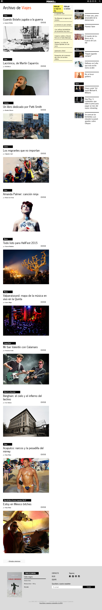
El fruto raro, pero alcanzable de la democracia (91, 17)
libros (5, 16)
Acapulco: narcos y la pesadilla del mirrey (23, 450)
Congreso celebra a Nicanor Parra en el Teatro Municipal (62, 37)
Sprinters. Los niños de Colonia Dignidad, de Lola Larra (61, 44)
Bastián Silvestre (9, 110)
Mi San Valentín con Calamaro (20, 347)
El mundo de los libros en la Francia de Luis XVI (91, 39)
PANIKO (51, 1)
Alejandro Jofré (9, 154)
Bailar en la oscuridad (9, 392)
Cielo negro (28, 577)
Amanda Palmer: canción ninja (20, 194)
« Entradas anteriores (14, 561)
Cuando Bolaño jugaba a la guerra (23, 19)
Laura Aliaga (8, 302)
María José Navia (9, 197)
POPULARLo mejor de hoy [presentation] (57, 9)
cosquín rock (7, 343)
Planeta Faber (90, 26)
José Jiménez (8, 402)
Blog (53, 576)
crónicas (6, 103)
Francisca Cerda (9, 350)
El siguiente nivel (59, 14)
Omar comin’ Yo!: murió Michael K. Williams (91, 90)
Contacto (55, 573)
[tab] (58, 9)
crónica (6, 147)
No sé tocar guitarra (89, 75)
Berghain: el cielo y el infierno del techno (22, 397)
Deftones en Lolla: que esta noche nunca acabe (91, 65)
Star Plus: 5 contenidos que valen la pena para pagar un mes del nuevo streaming (92, 103)
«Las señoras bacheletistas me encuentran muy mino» (62, 30)
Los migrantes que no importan (21, 150)
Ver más (26, 587)
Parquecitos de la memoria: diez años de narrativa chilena (62, 57)
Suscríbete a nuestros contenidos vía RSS (51, 603)
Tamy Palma (8, 455)
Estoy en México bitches (17, 504)
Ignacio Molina (9, 23)
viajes (5, 444)
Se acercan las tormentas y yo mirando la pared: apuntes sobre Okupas (91, 119)
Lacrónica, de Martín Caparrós (21, 63)
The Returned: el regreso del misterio (62, 19)
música (6, 239)
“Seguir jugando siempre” (91, 55)
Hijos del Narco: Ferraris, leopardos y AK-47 (15, 500)
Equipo (54, 579)
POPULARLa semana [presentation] (67, 8)
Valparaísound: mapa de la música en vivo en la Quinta (25, 297)
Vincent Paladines (9, 246)
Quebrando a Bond (59, 51)
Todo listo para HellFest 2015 (20, 243)
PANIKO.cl (8, 66)
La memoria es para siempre (62, 25)
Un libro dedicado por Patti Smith (22, 107)
